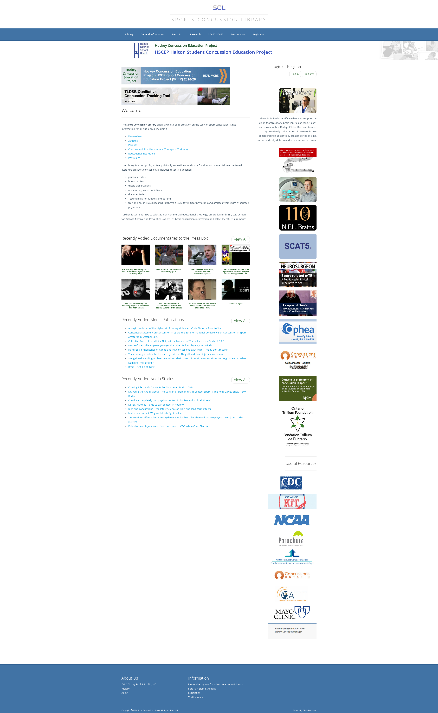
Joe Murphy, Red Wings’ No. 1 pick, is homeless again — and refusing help (136, 271)
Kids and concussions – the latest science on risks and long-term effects (169, 409)
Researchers (135, 136)
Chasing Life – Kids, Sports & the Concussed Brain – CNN (160, 387)
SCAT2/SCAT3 (215, 34)
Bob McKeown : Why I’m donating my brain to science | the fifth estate (135, 305)
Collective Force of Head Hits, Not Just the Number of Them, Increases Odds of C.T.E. (176, 341)
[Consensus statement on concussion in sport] (298, 388)
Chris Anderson (310, 710)
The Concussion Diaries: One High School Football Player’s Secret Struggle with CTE (235, 271)
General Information (152, 34)
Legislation (259, 34)
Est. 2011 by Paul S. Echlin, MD (138, 684)
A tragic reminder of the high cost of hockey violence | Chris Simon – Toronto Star (175, 328)
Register (309, 74)
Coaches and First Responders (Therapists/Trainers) (158, 149)
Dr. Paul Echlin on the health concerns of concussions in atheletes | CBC (202, 305)
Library (129, 34)
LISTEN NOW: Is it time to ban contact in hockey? (156, 404)
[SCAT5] (298, 246)
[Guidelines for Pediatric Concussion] (298, 360)
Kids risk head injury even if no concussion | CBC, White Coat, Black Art (169, 426)
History (125, 688)
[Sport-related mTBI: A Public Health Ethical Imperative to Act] (298, 274)
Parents (132, 145)
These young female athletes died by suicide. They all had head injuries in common (176, 354)
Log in (295, 74)
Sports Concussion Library (219, 7)
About (124, 693)
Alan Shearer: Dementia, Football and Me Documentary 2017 (202, 271)
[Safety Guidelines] (298, 331)
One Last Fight (235, 303)
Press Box (177, 34)
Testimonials (238, 34)
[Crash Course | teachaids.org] (298, 100)
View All (240, 239)
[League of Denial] (298, 303)
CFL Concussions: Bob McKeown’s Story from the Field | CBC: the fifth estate (169, 305)
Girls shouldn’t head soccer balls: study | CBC (169, 270)
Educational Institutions (142, 153)
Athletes (133, 140)
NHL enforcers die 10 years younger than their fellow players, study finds (170, 345)
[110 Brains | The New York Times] (298, 189)
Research (195, 34)
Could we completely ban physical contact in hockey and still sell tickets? (169, 400)
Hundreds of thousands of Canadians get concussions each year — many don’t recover (178, 349)
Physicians (134, 157)
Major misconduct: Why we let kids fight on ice (155, 413)
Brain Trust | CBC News (142, 367)
